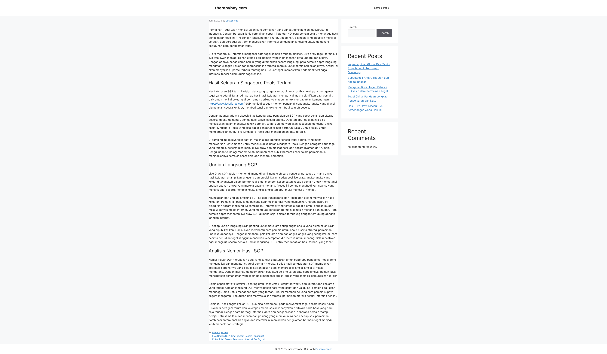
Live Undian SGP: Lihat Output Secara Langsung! (238, 336)
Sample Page (381, 7)
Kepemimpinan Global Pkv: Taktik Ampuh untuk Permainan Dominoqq (369, 68)
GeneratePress (323, 349)
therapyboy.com (231, 8)
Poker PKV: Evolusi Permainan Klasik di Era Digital (238, 339)
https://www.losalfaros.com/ (227, 103)
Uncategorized (220, 332)
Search (352, 27)
